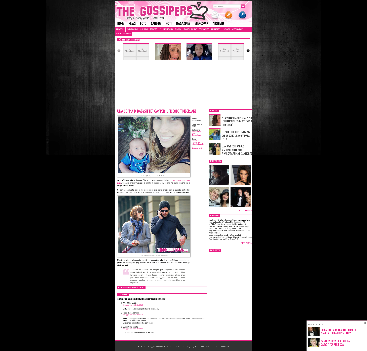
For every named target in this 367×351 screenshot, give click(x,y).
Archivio (218, 24)
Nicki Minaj (144, 29)
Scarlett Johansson (123, 34)
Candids (156, 24)
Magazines (183, 24)
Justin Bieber (215, 29)
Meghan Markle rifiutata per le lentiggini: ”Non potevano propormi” (237, 122)
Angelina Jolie (237, 29)
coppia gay (196, 142)
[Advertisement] (183, 85)
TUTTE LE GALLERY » (245, 210)
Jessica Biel (196, 132)
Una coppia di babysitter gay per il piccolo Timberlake (156, 111)
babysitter (196, 141)
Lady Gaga (226, 29)
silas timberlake (198, 144)
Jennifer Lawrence (190, 29)
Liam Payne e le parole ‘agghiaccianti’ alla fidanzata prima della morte (237, 150)
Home (120, 24)
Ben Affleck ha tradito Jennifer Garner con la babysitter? (338, 332)
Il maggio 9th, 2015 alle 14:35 (133, 329)
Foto (143, 24)
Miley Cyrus (120, 29)
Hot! (168, 24)
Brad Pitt (153, 29)
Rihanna (178, 29)
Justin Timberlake (196, 134)
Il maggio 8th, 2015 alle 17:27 (133, 305)
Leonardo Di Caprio (166, 29)
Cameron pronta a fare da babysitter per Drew (335, 343)
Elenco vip (201, 24)
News (132, 24)
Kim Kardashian (132, 29)
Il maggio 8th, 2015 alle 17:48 (133, 315)
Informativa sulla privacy (186, 347)
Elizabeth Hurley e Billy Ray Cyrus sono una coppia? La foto (236, 136)
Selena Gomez (204, 29)
